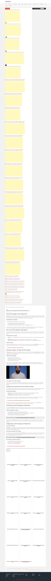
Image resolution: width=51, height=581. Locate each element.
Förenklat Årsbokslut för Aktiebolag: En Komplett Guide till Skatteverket (14, 52)
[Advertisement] (12, 16)
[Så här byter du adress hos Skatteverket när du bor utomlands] (13, 22)
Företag (33, 575)
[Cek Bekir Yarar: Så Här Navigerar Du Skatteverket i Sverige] (13, 65)
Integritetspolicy (8, 574)
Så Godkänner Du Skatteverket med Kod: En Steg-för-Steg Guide (13, 136)
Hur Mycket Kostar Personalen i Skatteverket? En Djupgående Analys (14, 206)
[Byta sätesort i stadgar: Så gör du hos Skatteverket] (12, 275)
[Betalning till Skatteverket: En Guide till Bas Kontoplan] (12, 294)
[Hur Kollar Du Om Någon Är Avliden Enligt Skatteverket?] (12, 8)
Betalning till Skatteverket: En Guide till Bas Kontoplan (12, 295)
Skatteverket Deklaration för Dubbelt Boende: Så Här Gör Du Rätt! (13, 192)
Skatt (7, 309)
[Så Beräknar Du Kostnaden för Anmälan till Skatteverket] (12, 296)
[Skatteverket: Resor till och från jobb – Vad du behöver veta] (14, 177)
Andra (26, 574)
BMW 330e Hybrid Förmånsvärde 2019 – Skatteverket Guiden (13, 292)
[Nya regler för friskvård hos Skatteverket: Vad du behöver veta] (13, 301)
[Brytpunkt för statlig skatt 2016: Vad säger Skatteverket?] (13, 278)
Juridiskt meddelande (15, 574)
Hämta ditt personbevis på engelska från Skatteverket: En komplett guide (14, 287)
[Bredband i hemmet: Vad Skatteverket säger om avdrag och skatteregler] (15, 281)
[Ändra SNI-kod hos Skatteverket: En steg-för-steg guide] (12, 107)
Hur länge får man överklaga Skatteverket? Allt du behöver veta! (13, 220)
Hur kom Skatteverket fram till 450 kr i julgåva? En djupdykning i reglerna (14, 122)
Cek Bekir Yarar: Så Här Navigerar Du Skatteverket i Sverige (13, 66)
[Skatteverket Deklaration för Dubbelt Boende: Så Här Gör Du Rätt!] (14, 191)
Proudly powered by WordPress (20, 579)
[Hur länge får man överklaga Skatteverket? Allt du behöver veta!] (14, 219)
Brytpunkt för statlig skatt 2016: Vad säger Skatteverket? (12, 279)
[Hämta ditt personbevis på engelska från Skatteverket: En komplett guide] (15, 286)
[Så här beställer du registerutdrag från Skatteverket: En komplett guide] (14, 247)
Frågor (26, 575)
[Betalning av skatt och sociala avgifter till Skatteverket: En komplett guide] (15, 79)
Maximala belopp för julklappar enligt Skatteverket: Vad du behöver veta (14, 284)
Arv (39, 574)
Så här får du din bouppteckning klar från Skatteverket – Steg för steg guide (17, 568)
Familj (39, 575)
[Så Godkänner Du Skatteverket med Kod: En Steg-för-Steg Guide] (14, 135)
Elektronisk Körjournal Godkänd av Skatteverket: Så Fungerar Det (35, 569)
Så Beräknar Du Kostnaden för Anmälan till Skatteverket (12, 297)
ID (19, 575)
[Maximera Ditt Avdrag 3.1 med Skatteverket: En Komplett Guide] (14, 163)
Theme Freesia (33, 579)
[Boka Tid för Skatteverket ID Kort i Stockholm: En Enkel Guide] (13, 93)
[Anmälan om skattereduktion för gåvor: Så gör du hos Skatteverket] (14, 299)
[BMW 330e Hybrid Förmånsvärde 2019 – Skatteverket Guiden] (14, 291)
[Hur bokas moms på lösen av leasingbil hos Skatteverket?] (13, 233)
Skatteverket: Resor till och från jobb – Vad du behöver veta (13, 178)
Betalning (33, 574)
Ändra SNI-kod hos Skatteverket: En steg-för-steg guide (12, 108)
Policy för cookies (21, 574)
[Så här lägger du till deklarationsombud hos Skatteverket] (13, 261)
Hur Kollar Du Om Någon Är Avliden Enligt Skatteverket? (12, 9)
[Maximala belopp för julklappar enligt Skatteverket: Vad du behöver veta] (14, 283)
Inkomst (13, 575)
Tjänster (13, 576)
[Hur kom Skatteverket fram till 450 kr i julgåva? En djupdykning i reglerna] (15, 121)
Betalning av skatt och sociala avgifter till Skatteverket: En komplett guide (14, 80)
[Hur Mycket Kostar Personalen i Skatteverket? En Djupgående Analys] (14, 205)
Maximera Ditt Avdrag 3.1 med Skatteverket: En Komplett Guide (13, 164)
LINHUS (8, 1)
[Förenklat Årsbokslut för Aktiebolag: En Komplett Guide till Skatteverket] (14, 51)
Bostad (7, 575)
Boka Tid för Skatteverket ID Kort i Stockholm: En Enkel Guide (13, 94)
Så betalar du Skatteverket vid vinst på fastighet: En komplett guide (13, 150)
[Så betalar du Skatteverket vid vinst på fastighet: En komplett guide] (14, 149)
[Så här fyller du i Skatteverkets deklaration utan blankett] (12, 36)
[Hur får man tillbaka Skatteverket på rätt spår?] (11, 288)
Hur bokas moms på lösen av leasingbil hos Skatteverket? (12, 234)
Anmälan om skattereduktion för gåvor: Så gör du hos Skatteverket (13, 300)
